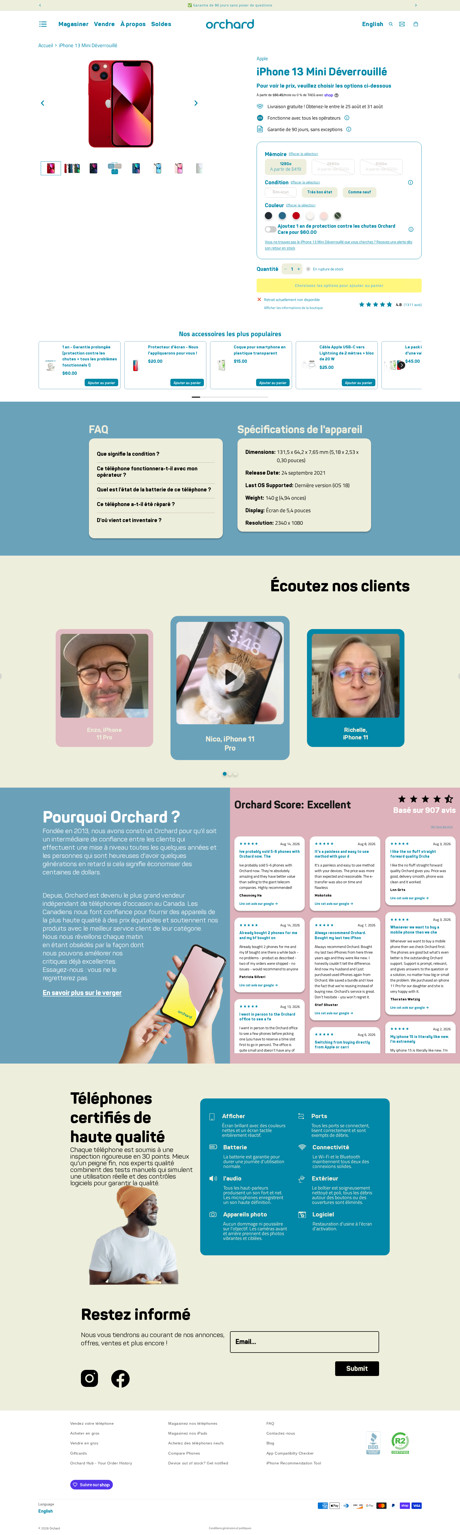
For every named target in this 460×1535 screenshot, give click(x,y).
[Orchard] (230, 24)
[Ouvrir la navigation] (43, 24)
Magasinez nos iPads (187, 1433)
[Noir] (268, 215)
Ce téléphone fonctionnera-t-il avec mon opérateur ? (147, 471)
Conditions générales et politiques (230, 1528)
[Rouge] (296, 215)
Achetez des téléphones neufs (196, 1443)
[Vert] (337, 215)
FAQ (270, 1423)
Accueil (45, 45)
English (373, 24)
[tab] (50, 168)
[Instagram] (89, 1379)
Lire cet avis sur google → (258, 903)
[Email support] (402, 24)
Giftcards (78, 1453)
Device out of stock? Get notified (198, 1463)
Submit (357, 1369)
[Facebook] (120, 1379)
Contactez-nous (280, 1433)
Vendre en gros (84, 1443)
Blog (270, 1443)
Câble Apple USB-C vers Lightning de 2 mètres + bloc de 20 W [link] (346, 353)
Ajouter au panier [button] (101, 382)
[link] (50, 365)
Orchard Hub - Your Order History (101, 1463)
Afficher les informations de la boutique (293, 307)
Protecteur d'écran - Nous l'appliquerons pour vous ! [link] (173, 350)
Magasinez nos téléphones (192, 1423)
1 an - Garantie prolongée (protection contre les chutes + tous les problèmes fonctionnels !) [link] (89, 356)
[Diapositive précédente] (44, 104)
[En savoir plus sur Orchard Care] (411, 229)
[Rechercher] (391, 24)
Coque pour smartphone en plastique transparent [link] (260, 350)
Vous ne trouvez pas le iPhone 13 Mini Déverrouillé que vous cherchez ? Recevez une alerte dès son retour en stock (338, 244)
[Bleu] (282, 215)
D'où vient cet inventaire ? (129, 520)
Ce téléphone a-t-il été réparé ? (136, 504)
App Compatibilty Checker (290, 1453)
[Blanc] (310, 215)
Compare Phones (184, 1453)
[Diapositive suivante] (197, 104)
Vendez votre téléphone (92, 1423)
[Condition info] (410, 182)
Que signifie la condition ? (128, 454)
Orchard (55, 1528)
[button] (401, 365)
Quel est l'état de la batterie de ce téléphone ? (154, 489)
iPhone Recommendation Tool (293, 1463)
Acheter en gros (85, 1433)
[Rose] (323, 215)
